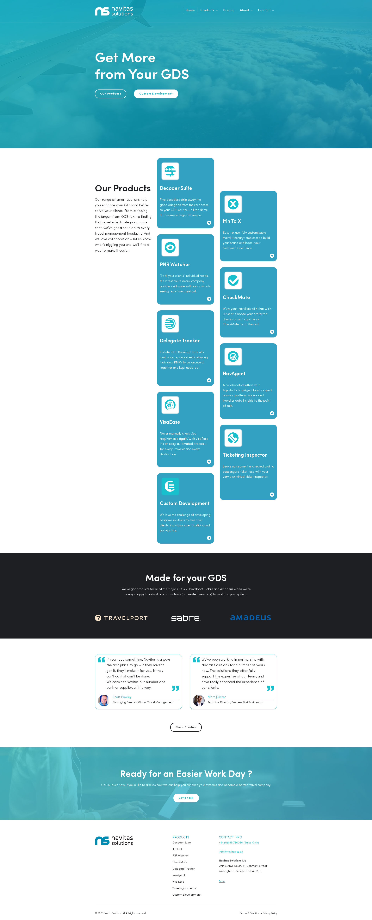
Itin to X (177, 849)
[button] (209, 10)
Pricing (228, 10)
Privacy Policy (270, 913)
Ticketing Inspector (184, 888)
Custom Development (156, 93)
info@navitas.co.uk (231, 851)
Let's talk (186, 798)
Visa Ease (178, 881)
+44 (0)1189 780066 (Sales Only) (239, 842)
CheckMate (179, 862)
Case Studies (186, 727)
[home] (114, 10)
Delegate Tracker (183, 869)
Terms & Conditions (250, 913)
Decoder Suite (181, 842)
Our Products (110, 93)
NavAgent (178, 875)
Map (222, 881)
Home (190, 10)
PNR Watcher (180, 855)
